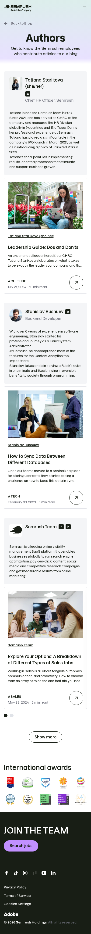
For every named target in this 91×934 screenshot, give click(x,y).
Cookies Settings (17, 904)
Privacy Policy (15, 887)
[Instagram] (25, 873)
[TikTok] (16, 873)
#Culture (17, 281)
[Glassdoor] (34, 873)
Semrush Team (20, 645)
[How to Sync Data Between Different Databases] (76, 498)
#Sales (14, 696)
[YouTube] (44, 873)
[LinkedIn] (53, 873)
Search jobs (21, 846)
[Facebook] (6, 873)
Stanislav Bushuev (23, 445)
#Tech (14, 496)
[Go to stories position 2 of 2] (12, 715)
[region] (45, 648)
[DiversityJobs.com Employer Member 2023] (45, 782)
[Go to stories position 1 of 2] (5, 715)
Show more (45, 737)
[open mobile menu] (84, 8)
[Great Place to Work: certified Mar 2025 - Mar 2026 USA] (10, 782)
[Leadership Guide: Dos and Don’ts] (76, 283)
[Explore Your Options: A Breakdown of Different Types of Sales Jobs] (76, 698)
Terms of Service (17, 896)
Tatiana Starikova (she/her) (31, 236)
